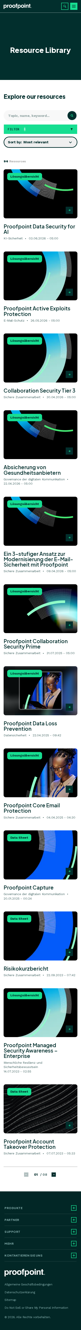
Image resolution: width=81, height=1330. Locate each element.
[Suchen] (64, 6)
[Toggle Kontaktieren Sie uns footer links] (73, 1255)
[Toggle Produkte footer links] (73, 1208)
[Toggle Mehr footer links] (73, 1243)
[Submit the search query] (72, 115)
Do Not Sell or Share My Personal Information (36, 1307)
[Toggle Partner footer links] (73, 1220)
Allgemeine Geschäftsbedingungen (28, 1284)
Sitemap (10, 1300)
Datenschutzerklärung (19, 1292)
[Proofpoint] (18, 6)
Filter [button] (17, 129)
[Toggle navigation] (73, 6)
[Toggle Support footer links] (73, 1232)
